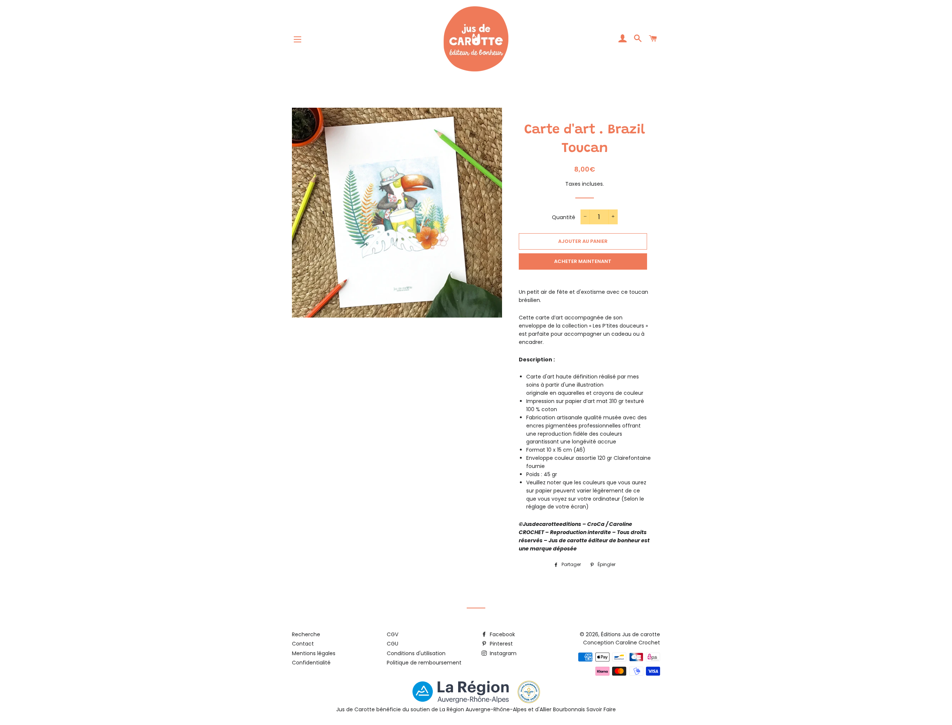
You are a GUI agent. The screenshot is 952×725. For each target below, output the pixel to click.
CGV (392, 634)
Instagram (502, 653)
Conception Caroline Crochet (621, 642)
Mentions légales (313, 653)
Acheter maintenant (582, 261)
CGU (392, 643)
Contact (303, 643)
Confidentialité (311, 662)
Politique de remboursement (424, 662)
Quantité (563, 217)
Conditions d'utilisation (416, 653)
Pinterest (500, 643)
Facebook (501, 634)
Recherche (306, 634)
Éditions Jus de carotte (630, 634)
